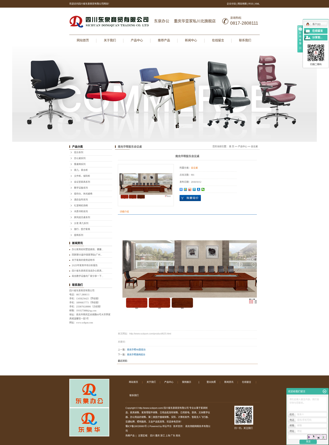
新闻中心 (191, 40)
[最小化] (324, 391)
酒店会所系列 (81, 199)
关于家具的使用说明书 (83, 260)
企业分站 (231, 3)
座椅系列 (78, 235)
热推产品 (130, 435)
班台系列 (78, 152)
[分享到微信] (203, 189)
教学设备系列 (81, 188)
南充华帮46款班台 (136, 349)
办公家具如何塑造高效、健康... (87, 249)
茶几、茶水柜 (81, 170)
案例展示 (186, 382)
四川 (152, 435)
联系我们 (245, 40)
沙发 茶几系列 (81, 223)
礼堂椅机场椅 (81, 205)
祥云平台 (167, 426)
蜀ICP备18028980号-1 (137, 426)
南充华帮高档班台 (136, 354)
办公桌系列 (79, 158)
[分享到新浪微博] (190, 189)
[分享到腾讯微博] (194, 189)
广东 (173, 435)
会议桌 (254, 146)
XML (257, 3)
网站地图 (242, 3)
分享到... (317, 37)
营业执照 (211, 382)
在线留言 (218, 40)
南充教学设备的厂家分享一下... (87, 276)
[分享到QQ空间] (185, 189)
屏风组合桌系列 (82, 217)
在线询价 (190, 198)
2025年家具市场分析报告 (85, 265)
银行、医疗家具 (82, 229)
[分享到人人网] (198, 189)
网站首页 (83, 40)
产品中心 (137, 40)
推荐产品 (164, 40)
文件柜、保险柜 (82, 176)
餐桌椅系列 (79, 164)
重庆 (157, 435)
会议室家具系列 (82, 182)
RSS (250, 3)
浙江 (162, 435)
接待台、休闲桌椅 (83, 193)
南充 (178, 435)
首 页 (231, 146)
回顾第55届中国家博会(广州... (87, 254)
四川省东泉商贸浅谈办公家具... (87, 270)
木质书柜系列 (81, 211)
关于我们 (110, 40)
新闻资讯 (228, 382)
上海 (167, 435)
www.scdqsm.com (84, 322)
